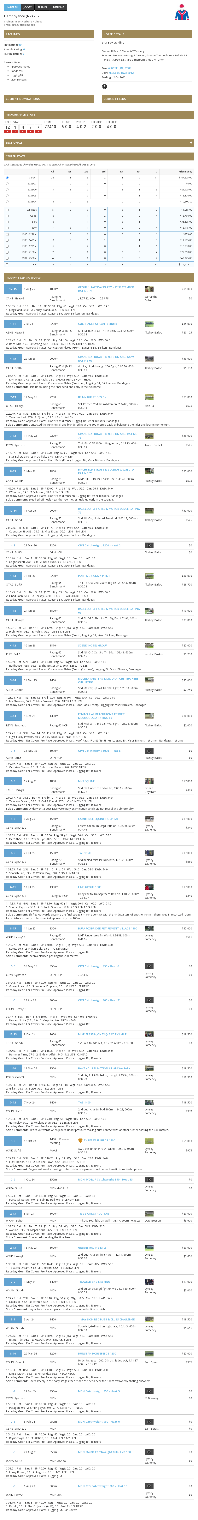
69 (19, 44)
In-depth (12, 7)
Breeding (58, 7)
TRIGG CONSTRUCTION (93, 1213)
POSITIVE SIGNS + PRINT (94, 576)
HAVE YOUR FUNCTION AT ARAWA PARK (104, 1068)
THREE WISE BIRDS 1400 (99, 1140)
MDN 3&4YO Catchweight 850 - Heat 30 (104, 1452)
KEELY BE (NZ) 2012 (121, 73)
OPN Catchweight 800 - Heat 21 (99, 1000)
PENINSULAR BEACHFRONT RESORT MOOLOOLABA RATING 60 (101, 716)
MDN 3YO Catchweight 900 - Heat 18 (102, 1486)
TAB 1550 (84, 853)
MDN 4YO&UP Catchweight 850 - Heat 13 (105, 1179)
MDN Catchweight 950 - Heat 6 (99, 1421)
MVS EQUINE (86, 781)
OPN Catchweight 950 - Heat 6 (98, 966)
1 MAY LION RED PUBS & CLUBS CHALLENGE (106, 1319)
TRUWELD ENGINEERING (94, 1281)
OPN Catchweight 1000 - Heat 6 (99, 751)
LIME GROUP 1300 (89, 887)
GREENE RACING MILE (92, 1247)
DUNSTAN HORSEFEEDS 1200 (97, 1353)
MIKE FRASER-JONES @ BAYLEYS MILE (102, 1034)
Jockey (28, 7)
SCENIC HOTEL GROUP (92, 645)
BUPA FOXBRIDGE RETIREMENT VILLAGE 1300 (107, 928)
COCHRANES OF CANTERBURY (97, 324)
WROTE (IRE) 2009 (119, 68)
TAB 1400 (84, 1102)
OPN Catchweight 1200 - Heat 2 (99, 545)
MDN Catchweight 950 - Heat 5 (99, 1391)
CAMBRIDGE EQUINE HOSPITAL (98, 819)
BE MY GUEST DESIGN (92, 397)
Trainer (42, 7)
